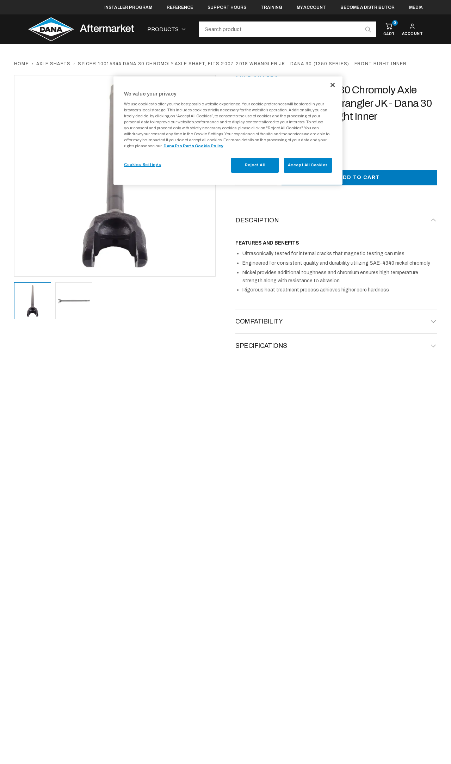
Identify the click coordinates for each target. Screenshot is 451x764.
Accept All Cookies (308, 165)
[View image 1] (32, 300)
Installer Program (128, 7)
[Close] (332, 85)
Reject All (255, 165)
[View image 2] (73, 300)
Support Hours (227, 7)
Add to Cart (359, 177)
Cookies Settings (142, 164)
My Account (311, 7)
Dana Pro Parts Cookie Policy (193, 146)
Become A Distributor (367, 7)
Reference (180, 7)
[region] (227, 130)
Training (271, 7)
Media (416, 7)
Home (21, 63)
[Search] (367, 29)
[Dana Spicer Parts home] (81, 29)
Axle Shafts (53, 63)
